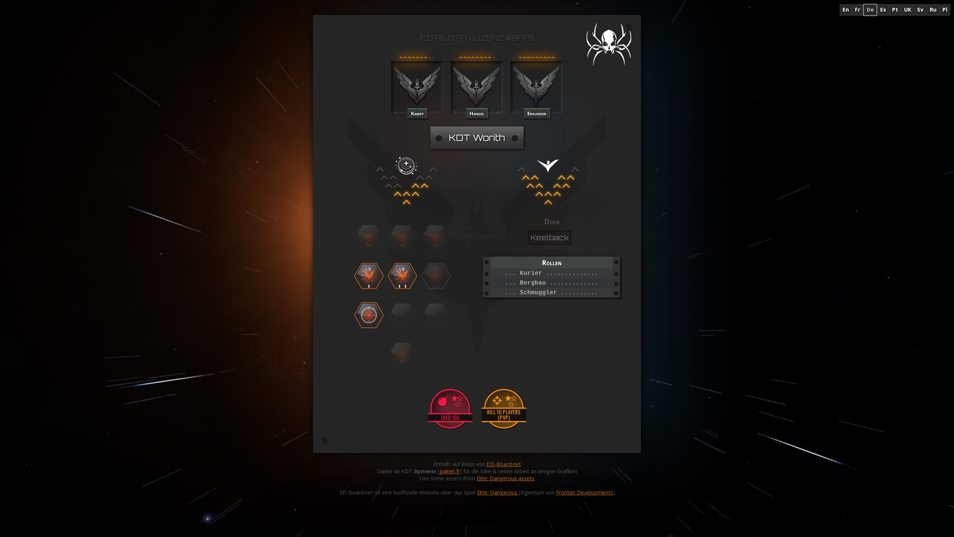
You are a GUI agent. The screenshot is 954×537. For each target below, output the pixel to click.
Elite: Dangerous (498, 492)
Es (883, 9)
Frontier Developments (584, 492)
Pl (944, 9)
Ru (933, 9)
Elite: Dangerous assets (505, 478)
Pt (895, 9)
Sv (920, 9)
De (870, 9)
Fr (857, 9)
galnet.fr (449, 471)
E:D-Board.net (503, 464)
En (846, 9)
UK (907, 9)
